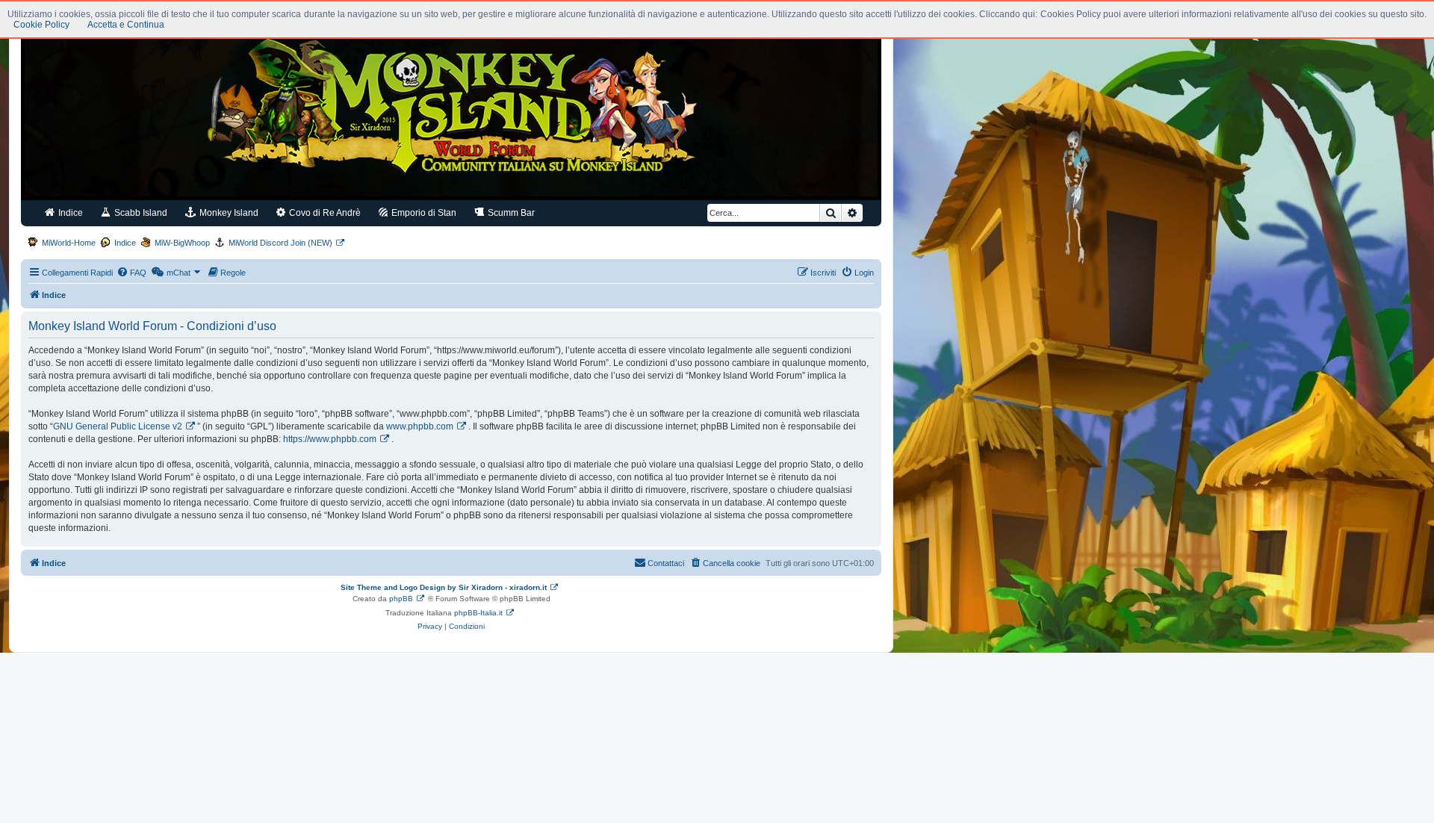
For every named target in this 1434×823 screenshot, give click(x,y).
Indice (69, 213)
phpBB (401, 598)
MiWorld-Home (69, 242)
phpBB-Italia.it (478, 613)
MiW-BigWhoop (182, 242)
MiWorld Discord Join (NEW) (280, 242)
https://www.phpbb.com (329, 439)
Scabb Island (139, 213)
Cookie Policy (41, 24)
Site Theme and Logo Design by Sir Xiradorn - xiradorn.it (444, 587)
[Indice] (451, 110)
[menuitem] (131, 273)
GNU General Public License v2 (117, 426)
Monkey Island (227, 213)
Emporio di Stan (422, 213)
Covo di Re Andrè (324, 213)
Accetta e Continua (125, 24)
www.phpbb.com (419, 426)
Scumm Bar (510, 213)
